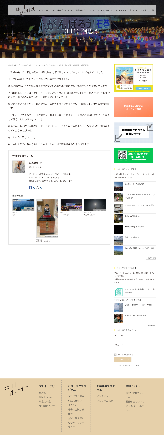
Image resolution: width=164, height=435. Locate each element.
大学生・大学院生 (57, 65)
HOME (42, 392)
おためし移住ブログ (43, 65)
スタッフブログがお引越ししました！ (139, 289)
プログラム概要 (76, 396)
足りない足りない (90, 215)
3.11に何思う (65, 215)
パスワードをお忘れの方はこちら (126, 365)
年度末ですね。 (130, 315)
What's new (45, 397)
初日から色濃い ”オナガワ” (135, 205)
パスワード (118, 345)
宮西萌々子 (136, 216)
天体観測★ (129, 226)
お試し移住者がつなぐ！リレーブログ (76, 422)
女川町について (47, 405)
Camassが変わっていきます (124, 300)
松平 (139, 300)
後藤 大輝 (142, 315)
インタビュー (104, 396)
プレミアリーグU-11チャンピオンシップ (140, 194)
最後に (127, 237)
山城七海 (130, 198)
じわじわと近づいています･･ (135, 305)
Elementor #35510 (132, 248)
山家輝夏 (13, 65)
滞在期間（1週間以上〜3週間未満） (77, 65)
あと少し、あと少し (43, 241)
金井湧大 (135, 237)
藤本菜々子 (140, 226)
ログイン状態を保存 (125, 354)
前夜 (14, 215)
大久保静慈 (140, 184)
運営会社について (135, 401)
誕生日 (127, 216)
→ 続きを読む (151, 258)
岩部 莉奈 (128, 292)
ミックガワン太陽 (148, 248)
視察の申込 (45, 401)
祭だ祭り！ (129, 184)
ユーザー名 (118, 335)
